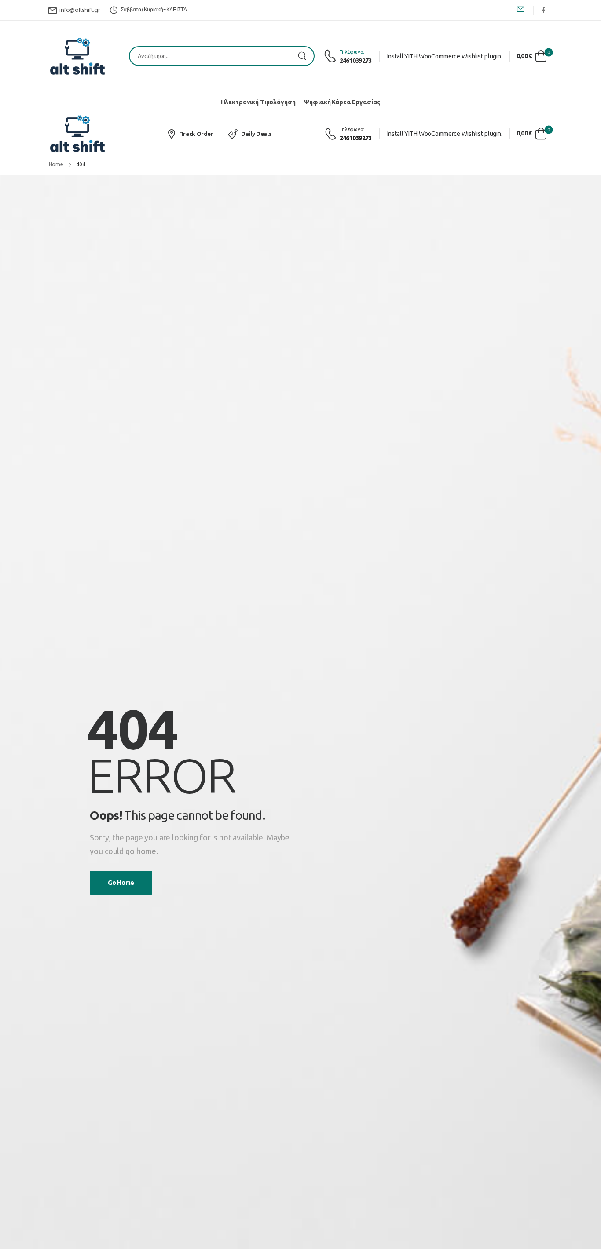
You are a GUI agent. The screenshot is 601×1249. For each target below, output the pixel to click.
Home (56, 164)
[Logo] (77, 56)
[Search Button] (305, 56)
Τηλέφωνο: (352, 52)
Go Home (121, 883)
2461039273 (356, 60)
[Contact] (331, 56)
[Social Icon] (543, 10)
